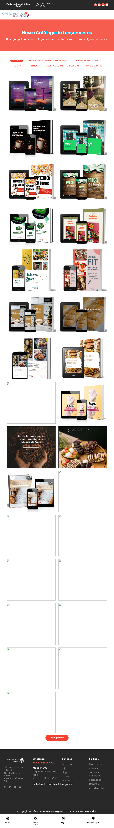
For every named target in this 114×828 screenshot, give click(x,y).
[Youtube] (106, 4)
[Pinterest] (103, 4)
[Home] (7, 818)
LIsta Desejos (93, 822)
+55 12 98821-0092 (44, 762)
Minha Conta (35, 823)
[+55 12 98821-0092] (37, 4)
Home (7, 822)
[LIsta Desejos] (93, 818)
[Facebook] (99, 4)
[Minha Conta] (35, 818)
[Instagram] (95, 4)
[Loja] (63, 818)
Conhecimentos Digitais (50, 811)
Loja (63, 822)
